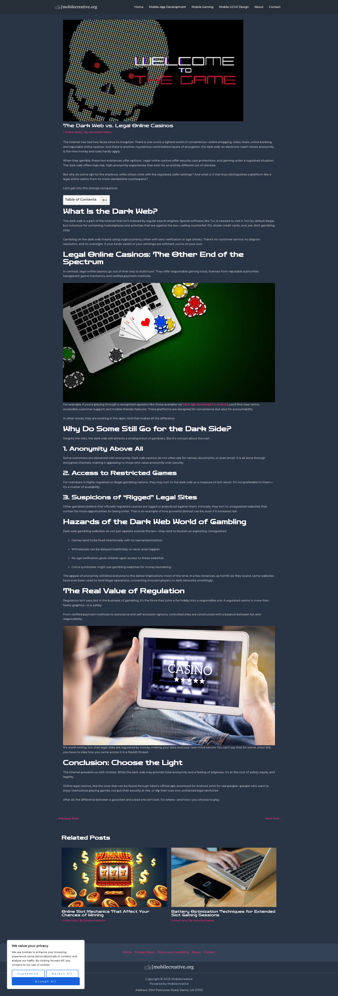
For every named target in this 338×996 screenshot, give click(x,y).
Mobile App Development (167, 7)
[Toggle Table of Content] (102, 200)
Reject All (62, 973)
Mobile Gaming (202, 7)
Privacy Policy (144, 952)
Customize (28, 973)
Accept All (46, 981)
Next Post (274, 818)
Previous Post (67, 818)
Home (138, 7)
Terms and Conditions (173, 952)
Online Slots (73, 132)
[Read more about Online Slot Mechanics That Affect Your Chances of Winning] (114, 877)
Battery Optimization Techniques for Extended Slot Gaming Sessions (223, 913)
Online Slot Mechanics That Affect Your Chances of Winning (105, 913)
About (258, 7)
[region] (45, 964)
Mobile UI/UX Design (234, 7)
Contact (275, 7)
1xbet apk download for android (205, 404)
